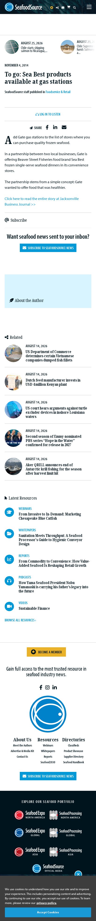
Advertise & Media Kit (22, 751)
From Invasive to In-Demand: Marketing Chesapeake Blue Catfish (50, 516)
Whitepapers (48, 751)
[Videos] (12, 606)
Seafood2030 (48, 762)
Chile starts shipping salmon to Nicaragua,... (34, 49)
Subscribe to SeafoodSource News (50, 247)
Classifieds (73, 745)
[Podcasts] (12, 580)
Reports (48, 756)
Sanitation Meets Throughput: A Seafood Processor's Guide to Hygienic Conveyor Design (50, 540)
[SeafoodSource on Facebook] (40, 687)
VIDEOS (23, 602)
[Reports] (12, 559)
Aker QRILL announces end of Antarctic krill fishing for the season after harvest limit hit (54, 469)
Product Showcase (73, 751)
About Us (22, 739)
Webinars (48, 745)
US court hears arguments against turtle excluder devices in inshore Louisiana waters (56, 412)
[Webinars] (12, 512)
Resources (48, 739)
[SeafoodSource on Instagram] (47, 687)
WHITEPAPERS (27, 530)
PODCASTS (25, 577)
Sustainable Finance (34, 608)
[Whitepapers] (12, 533)
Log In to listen (50, 114)
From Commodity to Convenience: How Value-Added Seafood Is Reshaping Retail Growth (54, 563)
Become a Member (50, 652)
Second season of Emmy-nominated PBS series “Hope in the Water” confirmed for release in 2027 (53, 441)
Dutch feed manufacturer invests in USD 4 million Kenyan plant (53, 382)
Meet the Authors (22, 745)
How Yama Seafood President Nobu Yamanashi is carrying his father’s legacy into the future (53, 587)
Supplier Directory (73, 756)
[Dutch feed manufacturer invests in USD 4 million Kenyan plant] (13, 381)
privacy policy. (47, 903)
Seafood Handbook (73, 762)
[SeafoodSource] (23, 7)
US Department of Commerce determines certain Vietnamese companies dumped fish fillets (50, 356)
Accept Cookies (48, 912)
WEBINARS (25, 508)
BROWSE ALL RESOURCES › (20, 620)
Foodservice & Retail (58, 91)
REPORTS (24, 555)
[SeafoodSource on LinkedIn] (54, 687)
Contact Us (22, 756)
